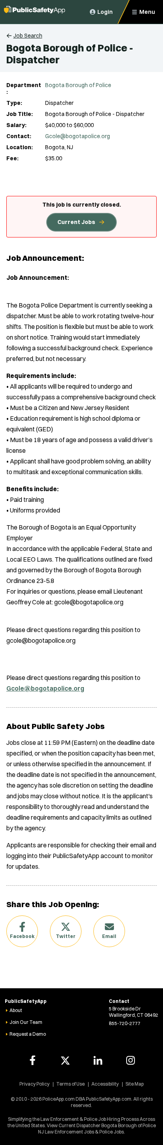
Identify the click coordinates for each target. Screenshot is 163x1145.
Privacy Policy (34, 1084)
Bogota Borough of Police (78, 85)
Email (109, 936)
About (15, 1010)
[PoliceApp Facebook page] (32, 1060)
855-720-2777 (124, 1023)
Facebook (22, 936)
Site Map (134, 1084)
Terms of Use (70, 1084)
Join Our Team (25, 1022)
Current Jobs (76, 222)
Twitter (66, 936)
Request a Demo (27, 1034)
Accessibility (105, 1084)
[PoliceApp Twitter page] (65, 1060)
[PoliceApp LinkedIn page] (97, 1060)
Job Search (27, 35)
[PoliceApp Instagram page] (130, 1060)
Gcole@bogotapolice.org (77, 136)
